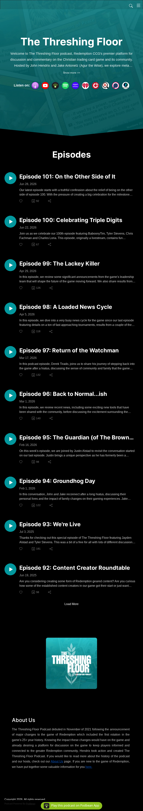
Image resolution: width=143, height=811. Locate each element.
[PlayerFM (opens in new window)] (95, 85)
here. (88, 766)
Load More (71, 604)
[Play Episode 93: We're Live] (10, 526)
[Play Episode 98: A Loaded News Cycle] (10, 308)
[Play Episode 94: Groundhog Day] (10, 483)
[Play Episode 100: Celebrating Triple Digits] (10, 222)
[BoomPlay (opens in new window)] (125, 85)
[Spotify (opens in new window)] (65, 85)
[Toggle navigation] (138, 5)
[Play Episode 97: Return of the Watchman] (10, 352)
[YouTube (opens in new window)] (45, 85)
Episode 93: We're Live (50, 524)
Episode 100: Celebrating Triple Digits (70, 220)
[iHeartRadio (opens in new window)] (85, 85)
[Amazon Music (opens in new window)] (75, 85)
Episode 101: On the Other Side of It (67, 176)
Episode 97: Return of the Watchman (69, 350)
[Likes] (21, 201)
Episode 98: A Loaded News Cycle (65, 306)
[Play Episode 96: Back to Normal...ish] (10, 395)
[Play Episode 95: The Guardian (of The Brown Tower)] (10, 439)
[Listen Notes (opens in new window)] (105, 85)
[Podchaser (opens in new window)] (115, 85)
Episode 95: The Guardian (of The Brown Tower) (74, 437)
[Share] (50, 201)
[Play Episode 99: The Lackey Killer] (10, 265)
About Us (57, 761)
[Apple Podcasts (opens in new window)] (35, 85)
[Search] (131, 5)
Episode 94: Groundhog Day (57, 480)
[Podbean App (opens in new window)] (55, 85)
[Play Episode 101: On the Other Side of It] (10, 178)
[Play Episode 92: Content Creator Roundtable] (10, 569)
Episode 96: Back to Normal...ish (63, 393)
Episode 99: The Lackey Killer (59, 263)
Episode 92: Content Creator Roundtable (74, 567)
